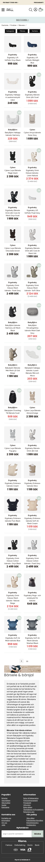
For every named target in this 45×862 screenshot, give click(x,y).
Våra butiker (6, 803)
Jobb (3, 825)
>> (27, 661)
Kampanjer (5, 807)
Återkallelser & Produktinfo (33, 809)
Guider (4, 805)
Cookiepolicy (31, 825)
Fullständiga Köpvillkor (34, 820)
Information (6, 820)
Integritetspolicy (32, 823)
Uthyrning (26, 805)
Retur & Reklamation (31, 798)
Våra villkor (30, 818)
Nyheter (5, 798)
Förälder (13, 25)
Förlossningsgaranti (30, 800)
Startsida (5, 25)
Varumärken (6, 800)
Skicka (37, 833)
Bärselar (22, 25)
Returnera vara (28, 812)
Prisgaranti (27, 803)
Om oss (4, 823)
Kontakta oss (6, 818)
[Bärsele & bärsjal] (22, 672)
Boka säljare (27, 807)
